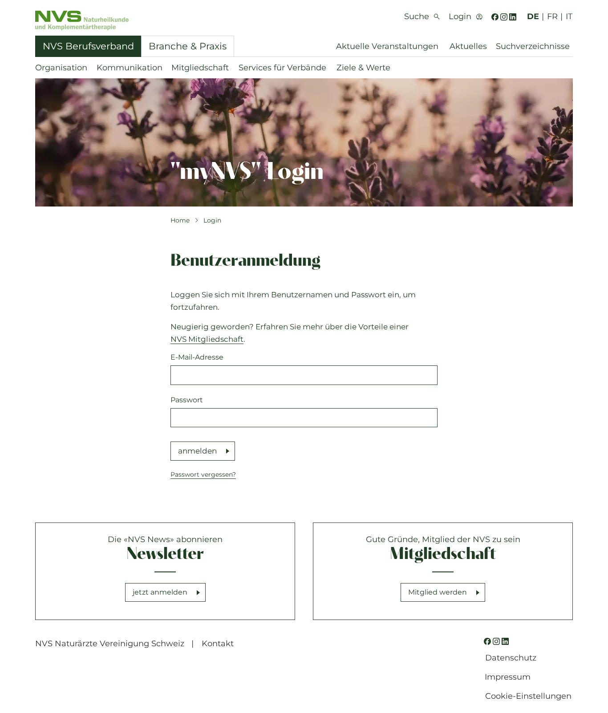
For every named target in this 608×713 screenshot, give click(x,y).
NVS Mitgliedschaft (206, 339)
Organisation (61, 68)
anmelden (197, 450)
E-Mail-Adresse (196, 357)
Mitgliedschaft (200, 68)
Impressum (508, 677)
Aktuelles (468, 46)
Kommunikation (129, 68)
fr (552, 16)
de (533, 16)
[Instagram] (503, 16)
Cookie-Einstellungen (528, 696)
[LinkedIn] (512, 16)
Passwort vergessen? (203, 474)
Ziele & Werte (363, 68)
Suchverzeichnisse (533, 46)
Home (180, 220)
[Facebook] (495, 16)
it (569, 16)
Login (212, 220)
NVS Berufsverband (88, 46)
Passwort (186, 400)
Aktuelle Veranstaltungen (387, 46)
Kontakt (218, 643)
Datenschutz (510, 658)
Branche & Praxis (188, 46)
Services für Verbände (282, 68)
